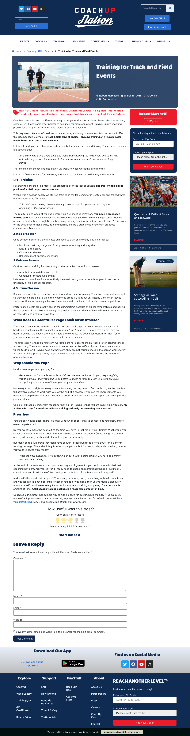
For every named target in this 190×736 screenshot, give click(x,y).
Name (17, 596)
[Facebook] (28, 9)
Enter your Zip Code (144, 139)
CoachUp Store (71, 698)
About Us (96, 686)
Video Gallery (24, 693)
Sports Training (92, 110)
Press (94, 700)
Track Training (65, 114)
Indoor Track (61, 110)
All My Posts (153, 121)
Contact (95, 723)
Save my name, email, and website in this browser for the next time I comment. (60, 632)
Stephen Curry (140, 41)
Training (58, 41)
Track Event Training (29, 114)
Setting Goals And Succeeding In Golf (146, 296)
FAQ (43, 686)
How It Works (48, 693)
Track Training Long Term (87, 114)
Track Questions (49, 114)
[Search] (170, 8)
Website (17, 620)
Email (18, 16)
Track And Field (115, 110)
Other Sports (45, 51)
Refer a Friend (24, 717)
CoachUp (21, 686)
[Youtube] (35, 9)
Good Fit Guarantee (47, 702)
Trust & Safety (49, 710)
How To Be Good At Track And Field (36, 110)
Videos (119, 41)
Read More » (140, 240)
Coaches (40, 41)
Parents (24, 41)
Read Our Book (71, 688)
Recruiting (79, 41)
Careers (95, 707)
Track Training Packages (113, 114)
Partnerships (98, 693)
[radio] (57, 520)
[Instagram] (42, 9)
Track (103, 110)
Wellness (162, 41)
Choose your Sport (143, 152)
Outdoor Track (76, 110)
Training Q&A (24, 700)
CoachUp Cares (96, 716)
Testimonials (99, 41)
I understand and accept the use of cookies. (122, 732)
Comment (19, 558)
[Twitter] (21, 9)
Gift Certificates (23, 709)
